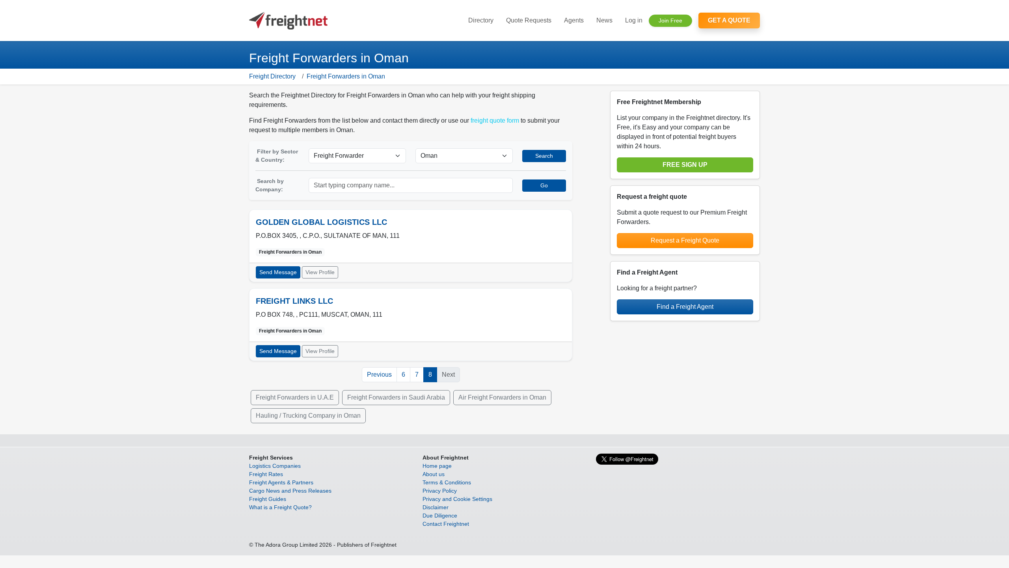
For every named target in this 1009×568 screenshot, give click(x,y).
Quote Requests (528, 20)
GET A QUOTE (729, 20)
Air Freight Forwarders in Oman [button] (502, 397)
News (604, 20)
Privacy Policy (440, 491)
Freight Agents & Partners (281, 482)
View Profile (320, 272)
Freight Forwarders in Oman (346, 76)
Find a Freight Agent (685, 306)
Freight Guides (267, 499)
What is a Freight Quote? (280, 507)
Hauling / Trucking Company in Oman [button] (308, 415)
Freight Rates (266, 474)
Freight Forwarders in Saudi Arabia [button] (396, 397)
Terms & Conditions (447, 482)
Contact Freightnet (446, 524)
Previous (379, 374)
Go (544, 185)
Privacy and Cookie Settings (457, 499)
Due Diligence (440, 515)
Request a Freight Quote (685, 240)
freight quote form (495, 120)
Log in (633, 20)
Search (544, 156)
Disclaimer (436, 507)
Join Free (670, 20)
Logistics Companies (275, 466)
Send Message (278, 272)
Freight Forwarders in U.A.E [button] (295, 397)
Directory (480, 20)
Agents (574, 20)
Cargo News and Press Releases (290, 491)
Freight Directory (272, 76)
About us (434, 474)
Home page (437, 466)
